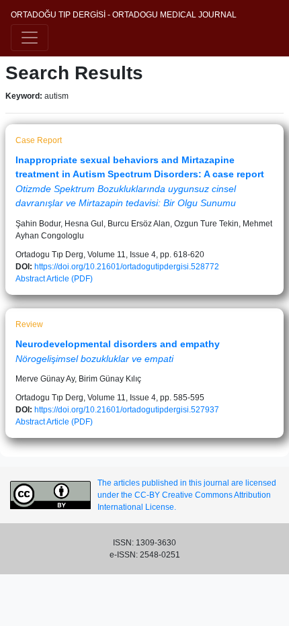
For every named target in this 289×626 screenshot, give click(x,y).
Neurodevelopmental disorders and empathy (117, 344)
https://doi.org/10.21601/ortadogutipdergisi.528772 (126, 266)
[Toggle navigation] (29, 37)
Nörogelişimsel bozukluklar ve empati (94, 358)
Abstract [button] (30, 278)
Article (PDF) (69, 278)
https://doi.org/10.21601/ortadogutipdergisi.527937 (126, 409)
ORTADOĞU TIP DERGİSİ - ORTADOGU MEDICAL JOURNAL (124, 14)
